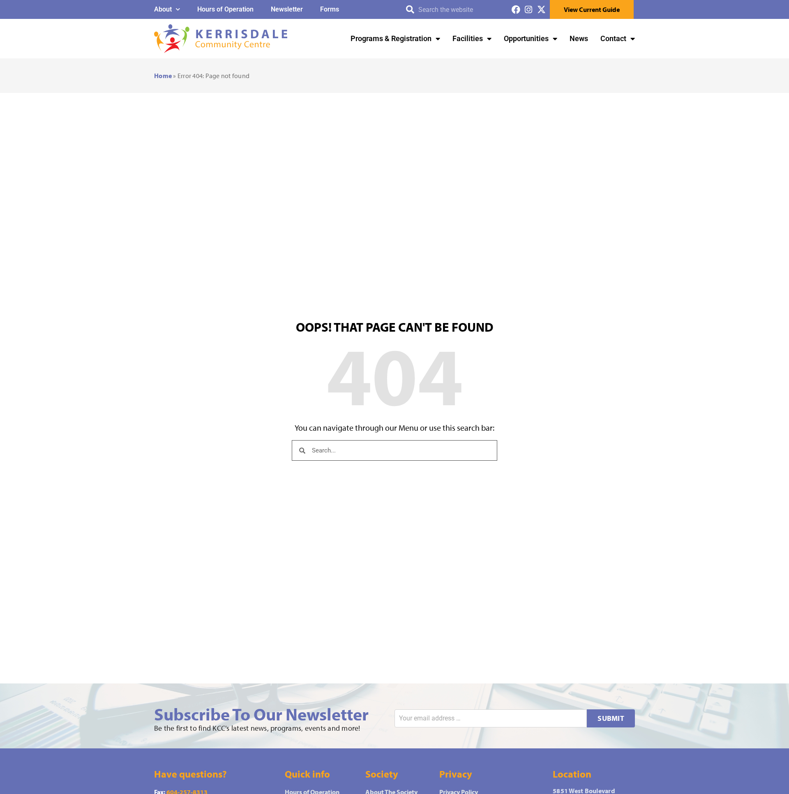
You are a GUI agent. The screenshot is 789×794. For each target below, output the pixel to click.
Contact (613, 38)
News (579, 38)
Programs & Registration (391, 38)
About (163, 9)
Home (163, 76)
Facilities (467, 38)
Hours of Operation (225, 9)
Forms (329, 9)
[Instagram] (528, 9)
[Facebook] (516, 9)
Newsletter (287, 9)
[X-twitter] (541, 9)
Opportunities (526, 38)
